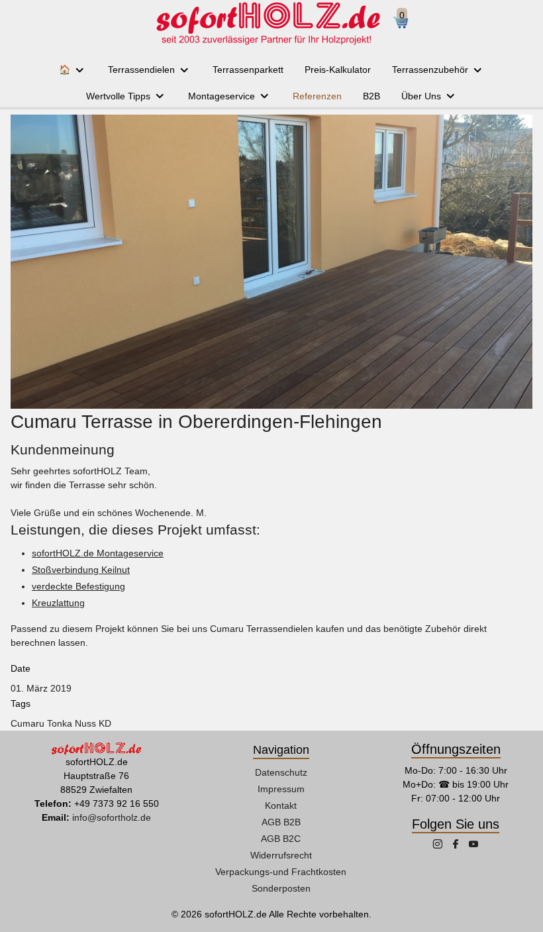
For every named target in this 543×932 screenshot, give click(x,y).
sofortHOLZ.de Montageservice (98, 553)
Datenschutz (281, 772)
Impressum (281, 789)
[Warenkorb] (405, 23)
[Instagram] (439, 845)
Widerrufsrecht (281, 855)
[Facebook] (457, 845)
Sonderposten (281, 888)
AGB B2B (281, 822)
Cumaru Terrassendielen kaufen (277, 628)
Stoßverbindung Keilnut (81, 569)
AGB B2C (281, 838)
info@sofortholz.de (111, 817)
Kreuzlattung (58, 602)
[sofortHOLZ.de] (267, 23)
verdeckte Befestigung (78, 586)
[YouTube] (473, 845)
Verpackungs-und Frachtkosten (280, 871)
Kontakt (281, 805)
